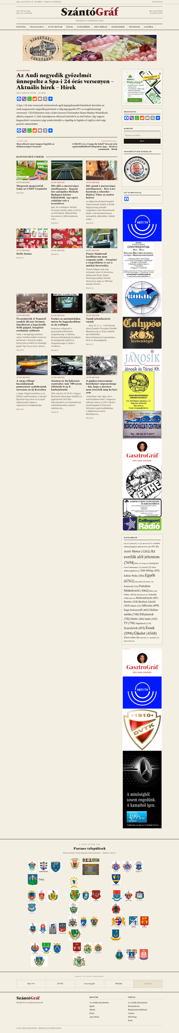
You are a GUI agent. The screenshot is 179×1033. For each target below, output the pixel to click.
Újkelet (145, 633)
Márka (136, 605)
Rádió (137, 618)
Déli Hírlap (100, 27)
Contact (131, 1013)
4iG (126, 543)
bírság (145, 563)
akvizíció (147, 543)
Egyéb (92, 1006)
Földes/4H (134, 27)
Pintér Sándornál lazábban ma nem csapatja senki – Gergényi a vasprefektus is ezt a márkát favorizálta (101, 260)
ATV (155, 546)
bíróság (154, 563)
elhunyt (150, 582)
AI (140, 543)
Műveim (150, 605)
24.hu (133, 543)
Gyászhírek (83, 27)
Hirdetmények (147, 597)
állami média (132, 637)
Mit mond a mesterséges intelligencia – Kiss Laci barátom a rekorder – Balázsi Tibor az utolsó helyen (101, 192)
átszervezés (129, 641)
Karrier (131, 601)
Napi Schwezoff (136, 610)
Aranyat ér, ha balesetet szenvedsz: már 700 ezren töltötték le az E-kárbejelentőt (66, 385)
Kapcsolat (157, 2)
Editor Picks (134, 575)
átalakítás (154, 638)
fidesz (153, 591)
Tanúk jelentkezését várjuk (98, 320)
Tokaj (41, 879)
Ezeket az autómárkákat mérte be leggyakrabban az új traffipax (65, 322)
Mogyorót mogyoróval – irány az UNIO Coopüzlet (31, 187)
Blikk (138, 563)
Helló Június (24, 254)
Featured (131, 586)
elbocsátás (140, 582)
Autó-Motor (55, 27)
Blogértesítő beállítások (137, 1009)
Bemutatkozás (134, 1006)
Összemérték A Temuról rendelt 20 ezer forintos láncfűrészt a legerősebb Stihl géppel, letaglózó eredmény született (31, 325)
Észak (69, 27)
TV (129, 623)
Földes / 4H (130, 594)
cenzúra (146, 567)
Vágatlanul (37, 27)
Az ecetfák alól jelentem (141, 556)
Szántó (89, 12)
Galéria (148, 27)
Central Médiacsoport (132, 567)
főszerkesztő (142, 595)
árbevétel (144, 638)
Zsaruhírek (118, 27)
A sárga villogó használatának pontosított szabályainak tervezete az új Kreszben (31, 385)
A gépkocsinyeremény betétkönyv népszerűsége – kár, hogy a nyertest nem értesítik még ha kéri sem (101, 387)
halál (132, 598)
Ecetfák (21, 27)
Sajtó (151, 619)
